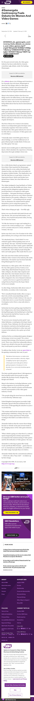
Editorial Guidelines (7, 614)
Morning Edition (7, 570)
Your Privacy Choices (15, 695)
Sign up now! (11, 535)
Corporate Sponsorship (23, 591)
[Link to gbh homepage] (8, 2)
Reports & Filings (6, 623)
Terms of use (5, 611)
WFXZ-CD (4, 637)
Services (4, 588)
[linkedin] (29, 628)
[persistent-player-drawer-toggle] (32, 699)
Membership (20, 588)
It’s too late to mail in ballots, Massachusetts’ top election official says (16, 561)
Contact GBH (20, 611)
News (3, 7)
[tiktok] (19, 628)
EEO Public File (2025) (8, 625)
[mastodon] (26, 634)
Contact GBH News (22, 614)
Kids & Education (6, 585)
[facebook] (27, 628)
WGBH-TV (4, 634)
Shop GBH (20, 603)
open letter (26, 350)
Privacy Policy (5, 617)
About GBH (5, 582)
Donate (27, 2)
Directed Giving (21, 594)
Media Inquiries (21, 617)
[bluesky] (24, 628)
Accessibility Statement (8, 620)
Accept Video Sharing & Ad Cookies (15, 685)
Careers (4, 591)
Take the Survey (11, 512)
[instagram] (18, 628)
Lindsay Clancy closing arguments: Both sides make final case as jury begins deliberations (16, 550)
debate (7, 81)
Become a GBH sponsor (17, 76)
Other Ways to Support (23, 600)
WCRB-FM (4, 640)
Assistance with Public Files (8, 629)
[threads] (26, 628)
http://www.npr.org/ (8, 464)
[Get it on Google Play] (26, 489)
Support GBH (20, 582)
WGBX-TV (11, 634)
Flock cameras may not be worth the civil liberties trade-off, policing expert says (14, 566)
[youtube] (22, 628)
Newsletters (20, 620)
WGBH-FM (11, 637)
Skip (15, 690)
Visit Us (19, 623)
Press (3, 594)
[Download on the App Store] (18, 489)
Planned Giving (21, 597)
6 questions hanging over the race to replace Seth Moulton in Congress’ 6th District (17, 555)
